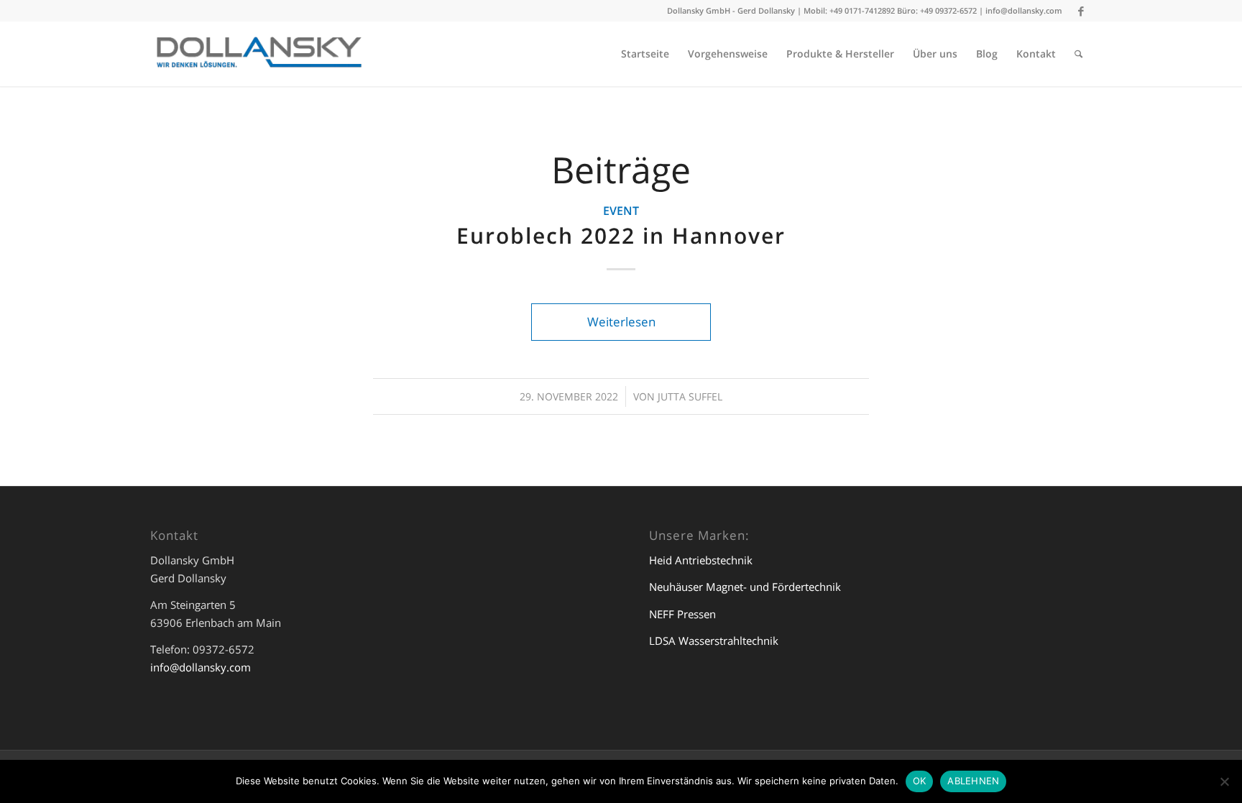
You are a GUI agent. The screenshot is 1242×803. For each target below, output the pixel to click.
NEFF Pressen (682, 614)
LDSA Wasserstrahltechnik (713, 640)
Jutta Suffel (690, 396)
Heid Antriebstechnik (701, 560)
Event (621, 211)
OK (919, 780)
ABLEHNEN (973, 780)
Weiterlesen (621, 321)
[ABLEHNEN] (1224, 781)
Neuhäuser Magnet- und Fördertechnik (745, 586)
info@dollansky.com (1023, 10)
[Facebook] (1081, 11)
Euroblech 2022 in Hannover (621, 235)
